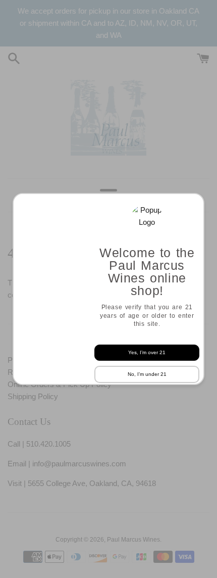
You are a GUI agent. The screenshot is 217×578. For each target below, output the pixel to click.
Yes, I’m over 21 (147, 352)
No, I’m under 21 (147, 374)
